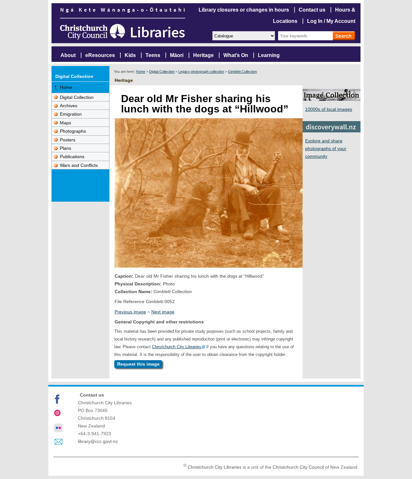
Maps (65, 122)
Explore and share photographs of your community (325, 148)
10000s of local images (328, 109)
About (68, 55)
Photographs (73, 131)
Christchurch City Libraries (176, 346)
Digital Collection (161, 71)
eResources (100, 55)
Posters (67, 139)
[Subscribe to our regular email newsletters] (58, 442)
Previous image (130, 311)
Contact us (312, 10)
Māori (176, 55)
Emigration (71, 114)
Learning (269, 55)
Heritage (203, 55)
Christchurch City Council (298, 467)
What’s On (235, 55)
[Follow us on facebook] (58, 399)
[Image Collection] (331, 99)
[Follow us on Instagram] (58, 413)
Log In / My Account (331, 21)
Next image (162, 311)
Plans (65, 148)
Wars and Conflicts (79, 165)
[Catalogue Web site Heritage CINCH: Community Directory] (243, 35)
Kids (130, 55)
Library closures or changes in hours (244, 10)
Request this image (138, 364)
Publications (72, 156)
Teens (152, 55)
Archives (68, 105)
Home (140, 71)
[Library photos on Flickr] (58, 428)
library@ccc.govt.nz (98, 441)
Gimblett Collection (242, 71)
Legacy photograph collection (201, 71)
